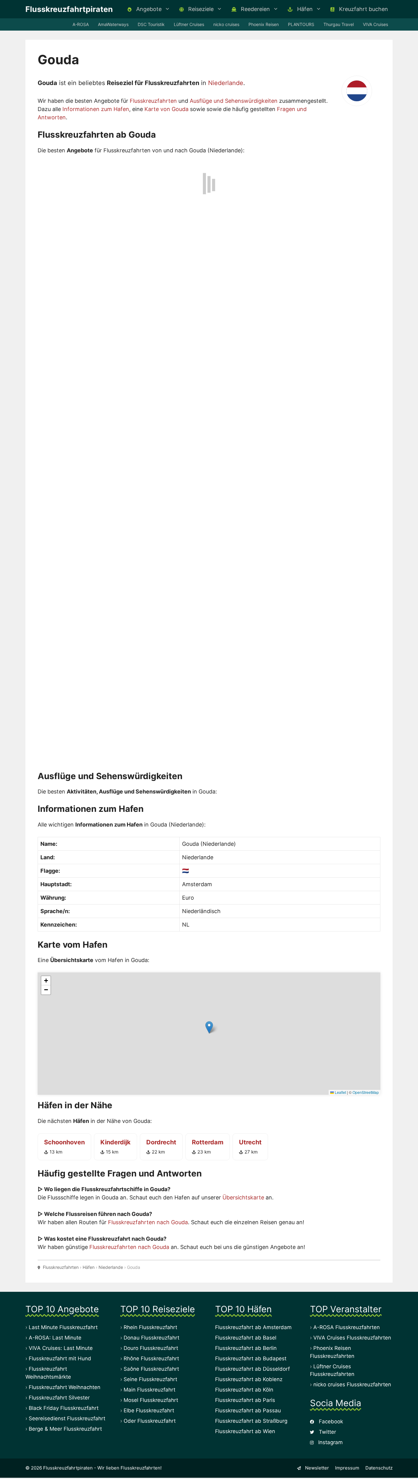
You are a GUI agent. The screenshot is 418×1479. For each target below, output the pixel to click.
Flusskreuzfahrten (153, 101)
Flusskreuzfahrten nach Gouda (148, 1221)
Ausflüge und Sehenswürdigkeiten (234, 101)
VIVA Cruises (375, 24)
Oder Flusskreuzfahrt (150, 1420)
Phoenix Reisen (263, 24)
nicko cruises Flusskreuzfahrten (352, 1384)
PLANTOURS (301, 24)
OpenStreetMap (366, 1091)
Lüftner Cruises (189, 24)
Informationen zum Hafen (95, 109)
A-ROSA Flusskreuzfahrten (346, 1326)
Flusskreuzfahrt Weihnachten (64, 1386)
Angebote (148, 9)
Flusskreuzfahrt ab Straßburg (251, 1420)
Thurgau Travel (338, 24)
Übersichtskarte (243, 1196)
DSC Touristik (151, 24)
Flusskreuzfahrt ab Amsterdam (253, 1326)
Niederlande (225, 83)
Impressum (347, 1467)
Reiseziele (200, 9)
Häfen (304, 9)
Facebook (330, 1420)
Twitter (326, 1431)
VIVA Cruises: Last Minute (61, 1347)
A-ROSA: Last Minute (55, 1337)
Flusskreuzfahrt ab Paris (245, 1399)
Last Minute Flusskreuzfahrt (63, 1326)
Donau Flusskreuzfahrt (151, 1337)
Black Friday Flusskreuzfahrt (64, 1407)
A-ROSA (81, 24)
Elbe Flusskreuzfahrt (149, 1410)
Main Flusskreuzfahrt (149, 1389)
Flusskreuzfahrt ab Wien (245, 1430)
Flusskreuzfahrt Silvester (59, 1396)
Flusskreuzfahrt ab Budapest (250, 1358)
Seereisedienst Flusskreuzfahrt (67, 1417)
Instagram (330, 1441)
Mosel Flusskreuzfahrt (151, 1399)
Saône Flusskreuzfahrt (151, 1368)
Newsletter (316, 1467)
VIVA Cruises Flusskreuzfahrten (352, 1337)
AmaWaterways (113, 24)
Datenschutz (379, 1467)
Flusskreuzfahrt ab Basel (245, 1337)
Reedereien (254, 9)
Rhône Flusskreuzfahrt (151, 1358)
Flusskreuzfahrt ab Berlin (246, 1347)
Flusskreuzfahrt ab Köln (244, 1389)
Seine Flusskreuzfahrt (150, 1378)
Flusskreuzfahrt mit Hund (60, 1358)
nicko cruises (226, 24)
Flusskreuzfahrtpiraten (69, 9)
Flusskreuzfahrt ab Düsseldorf (252, 1368)
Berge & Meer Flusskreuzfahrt (65, 1428)
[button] (209, 1026)
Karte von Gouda (166, 109)
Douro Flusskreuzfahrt (151, 1347)
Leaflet (340, 1091)
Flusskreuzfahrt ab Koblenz (248, 1378)
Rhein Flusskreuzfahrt (150, 1326)
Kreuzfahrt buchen (363, 9)
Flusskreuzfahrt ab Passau (248, 1410)
